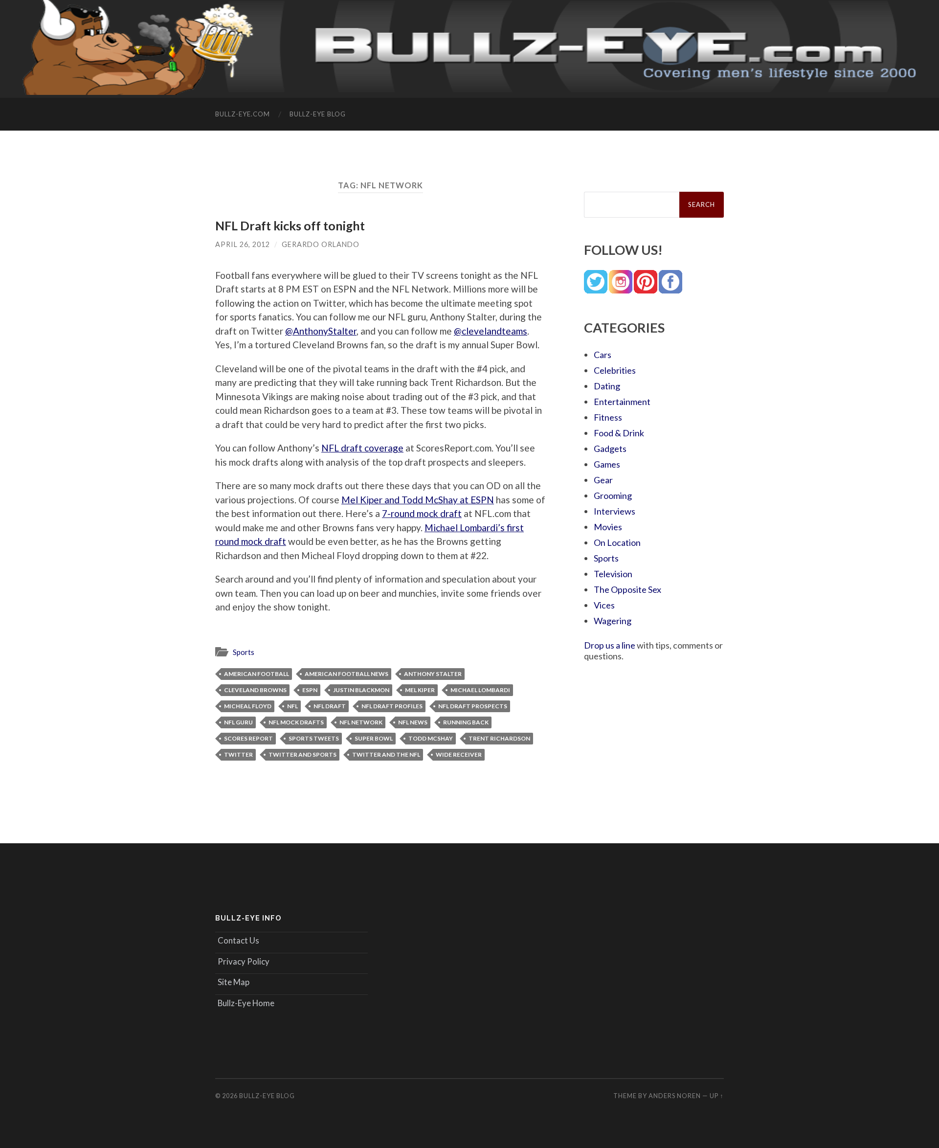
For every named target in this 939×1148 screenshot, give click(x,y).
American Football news (346, 673)
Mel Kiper (420, 690)
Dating (607, 386)
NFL (292, 706)
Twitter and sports (302, 754)
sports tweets (314, 738)
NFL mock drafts (296, 722)
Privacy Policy (243, 961)
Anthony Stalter (433, 673)
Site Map (233, 982)
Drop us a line (609, 645)
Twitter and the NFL (386, 754)
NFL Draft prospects (472, 706)
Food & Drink (619, 433)
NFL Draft (329, 706)
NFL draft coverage (362, 447)
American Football (256, 673)
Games (607, 464)
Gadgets (610, 448)
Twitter (238, 754)
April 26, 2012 (242, 244)
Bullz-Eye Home (246, 1003)
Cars (602, 354)
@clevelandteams (490, 331)
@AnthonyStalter (321, 331)
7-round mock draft (422, 513)
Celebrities (615, 370)
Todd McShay (430, 738)
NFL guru (238, 722)
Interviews (614, 511)
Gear (603, 479)
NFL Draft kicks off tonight (290, 225)
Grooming (613, 495)
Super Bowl (374, 738)
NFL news (412, 722)
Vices (604, 605)
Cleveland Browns (255, 690)
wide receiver (459, 754)
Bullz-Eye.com (242, 114)
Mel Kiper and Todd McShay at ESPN (417, 499)
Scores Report (248, 738)
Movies (608, 526)
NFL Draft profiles (392, 706)
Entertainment (622, 401)
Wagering (612, 620)
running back (466, 722)
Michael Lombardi (480, 690)
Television (613, 573)
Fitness (608, 417)
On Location (617, 542)
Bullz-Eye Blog (318, 114)
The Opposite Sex (627, 589)
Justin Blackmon (361, 690)
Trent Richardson (499, 738)
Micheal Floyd (247, 706)
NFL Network (360, 722)
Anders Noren (674, 1096)
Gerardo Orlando (320, 244)
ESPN (309, 690)
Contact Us (238, 940)
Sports (243, 652)
